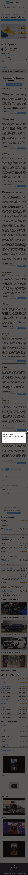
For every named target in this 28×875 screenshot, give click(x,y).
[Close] (26, 432)
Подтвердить (6, 439)
